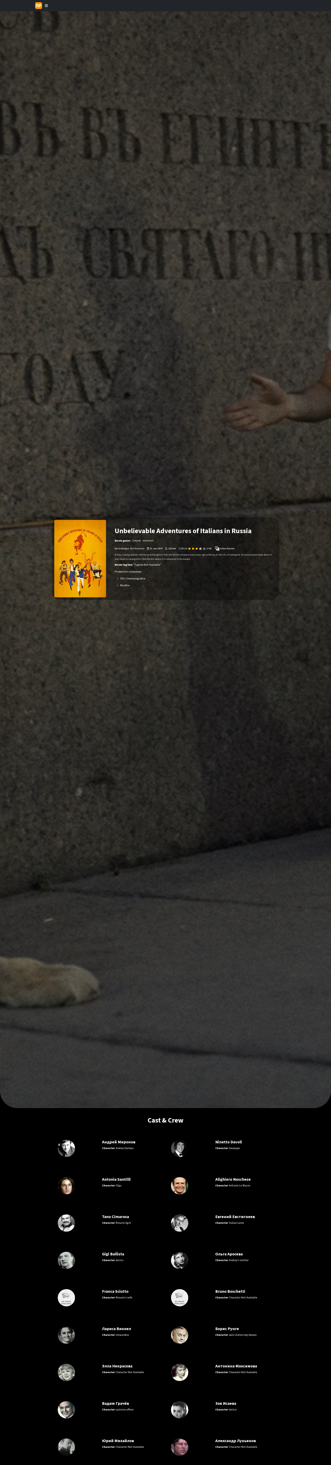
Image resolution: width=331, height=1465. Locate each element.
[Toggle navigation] (46, 5)
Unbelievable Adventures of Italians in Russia (183, 531)
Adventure (148, 540)
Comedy (136, 540)
